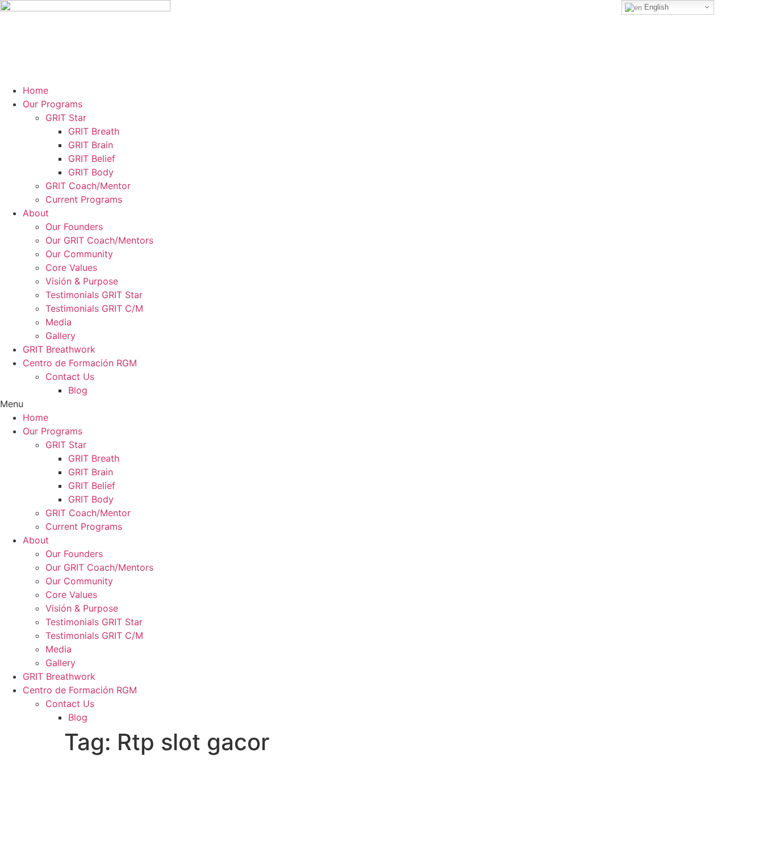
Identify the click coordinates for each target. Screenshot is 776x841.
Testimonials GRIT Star (94, 294)
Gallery (60, 335)
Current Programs (83, 199)
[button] (388, 404)
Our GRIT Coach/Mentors (99, 240)
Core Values (71, 267)
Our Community (79, 254)
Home (35, 90)
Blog (77, 390)
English (655, 7)
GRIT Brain (90, 144)
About (36, 213)
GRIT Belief (91, 158)
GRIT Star (65, 117)
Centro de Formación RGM (80, 363)
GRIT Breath (93, 131)
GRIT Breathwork (59, 349)
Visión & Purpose (81, 281)
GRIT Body (91, 172)
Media (58, 322)
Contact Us (69, 376)
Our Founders (74, 226)
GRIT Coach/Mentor (88, 185)
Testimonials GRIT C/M (94, 308)
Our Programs (52, 104)
